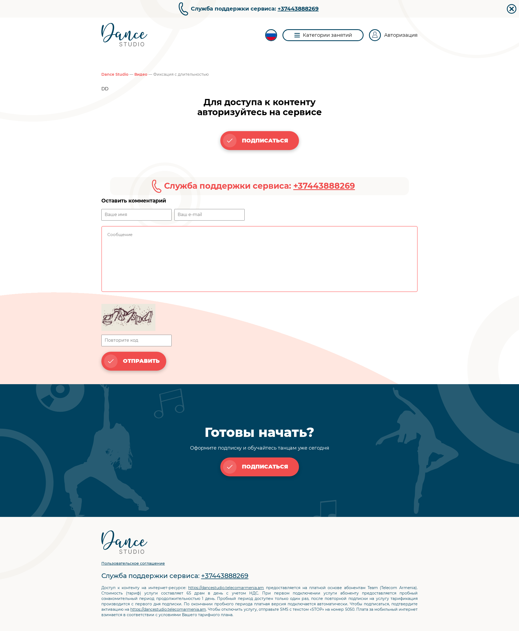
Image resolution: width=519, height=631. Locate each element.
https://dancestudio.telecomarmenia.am (226, 587)
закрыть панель (511, 9)
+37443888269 (298, 8)
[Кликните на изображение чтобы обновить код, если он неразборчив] (259, 318)
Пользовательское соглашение (133, 563)
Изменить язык (271, 35)
